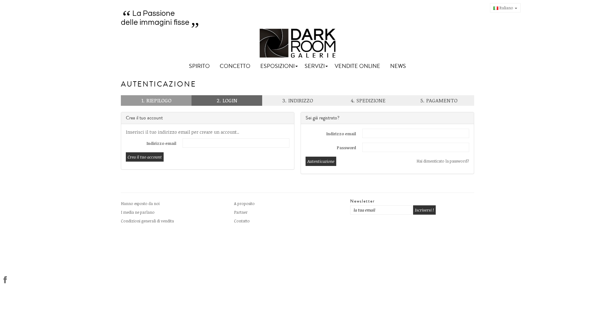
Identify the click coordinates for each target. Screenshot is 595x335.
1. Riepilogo (156, 100)
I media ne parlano (138, 212)
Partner (241, 212)
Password (346, 147)
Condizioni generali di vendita (147, 221)
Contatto (242, 221)
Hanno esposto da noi (140, 203)
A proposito (244, 203)
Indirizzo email (161, 143)
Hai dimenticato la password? (442, 161)
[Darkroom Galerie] (297, 43)
